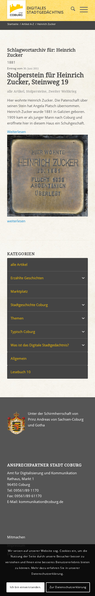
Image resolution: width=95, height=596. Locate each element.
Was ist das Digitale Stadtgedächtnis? (40, 345)
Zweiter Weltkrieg (62, 91)
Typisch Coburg (23, 331)
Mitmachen (16, 537)
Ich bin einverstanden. (25, 587)
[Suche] (70, 9)
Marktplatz (19, 291)
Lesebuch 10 (21, 371)
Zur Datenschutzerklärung (68, 587)
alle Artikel (15, 91)
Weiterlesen (16, 131)
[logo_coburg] (39, 9)
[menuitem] (70, 9)
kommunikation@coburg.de (41, 501)
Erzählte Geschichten (27, 278)
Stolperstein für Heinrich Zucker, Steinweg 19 (45, 78)
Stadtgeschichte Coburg (29, 304)
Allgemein (19, 358)
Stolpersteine (36, 91)
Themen (17, 318)
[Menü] (81, 9)
